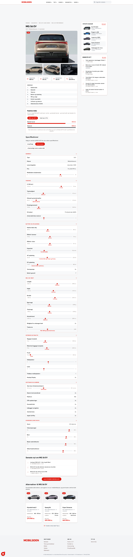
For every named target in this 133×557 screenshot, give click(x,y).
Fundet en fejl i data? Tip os (52, 525)
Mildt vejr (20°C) (33, 118)
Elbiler (60, 2)
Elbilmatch (68, 2)
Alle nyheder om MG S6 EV (51, 479)
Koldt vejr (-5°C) (44, 118)
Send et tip (93, 542)
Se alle (104, 24)
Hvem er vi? (70, 542)
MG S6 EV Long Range (44, 22)
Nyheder (48, 2)
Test (54, 2)
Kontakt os (70, 544)
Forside (28, 22)
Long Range (30, 144)
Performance (40, 144)
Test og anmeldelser (49, 544)
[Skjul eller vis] (76, 154)
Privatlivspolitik (71, 548)
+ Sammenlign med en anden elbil (36, 148)
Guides (76, 2)
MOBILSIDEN (27, 2)
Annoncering (70, 546)
